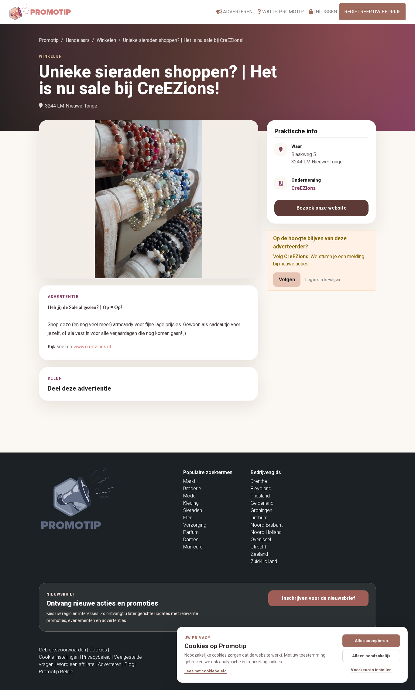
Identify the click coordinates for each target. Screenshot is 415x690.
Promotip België (56, 672)
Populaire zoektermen (207, 472)
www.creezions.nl (92, 347)
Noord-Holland (266, 532)
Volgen (287, 279)
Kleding (191, 503)
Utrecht (258, 547)
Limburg (259, 518)
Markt (189, 481)
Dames (190, 539)
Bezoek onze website (322, 208)
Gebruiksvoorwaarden (62, 650)
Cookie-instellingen (59, 657)
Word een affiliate (75, 664)
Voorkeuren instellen (371, 670)
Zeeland (259, 554)
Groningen (261, 510)
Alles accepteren (371, 640)
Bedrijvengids (266, 472)
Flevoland (261, 488)
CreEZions (303, 188)
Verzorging (194, 525)
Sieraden (192, 510)
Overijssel (261, 539)
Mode (189, 496)
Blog (129, 664)
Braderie (192, 488)
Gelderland (262, 503)
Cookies (98, 650)
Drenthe (259, 481)
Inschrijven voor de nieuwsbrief (318, 598)
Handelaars (78, 40)
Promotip (49, 40)
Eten (188, 518)
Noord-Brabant (267, 525)
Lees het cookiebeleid (205, 671)
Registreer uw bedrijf (372, 12)
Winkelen (106, 40)
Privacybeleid (96, 657)
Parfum (191, 532)
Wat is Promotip (282, 12)
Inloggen (325, 12)
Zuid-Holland (264, 561)
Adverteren (237, 12)
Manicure (193, 547)
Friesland (260, 496)
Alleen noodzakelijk (371, 656)
